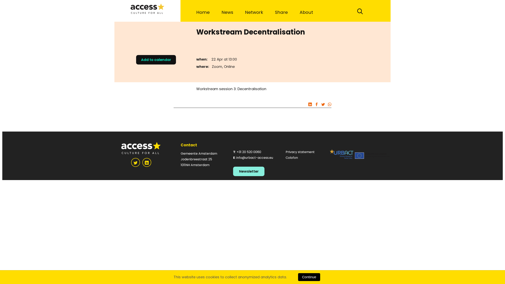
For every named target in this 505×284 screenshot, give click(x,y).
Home (203, 12)
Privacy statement (300, 152)
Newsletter (249, 171)
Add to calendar (156, 59)
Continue (309, 277)
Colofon (292, 157)
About (306, 12)
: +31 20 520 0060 (247, 152)
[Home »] (147, 11)
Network (254, 12)
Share (281, 12)
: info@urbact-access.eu (253, 157)
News (227, 12)
